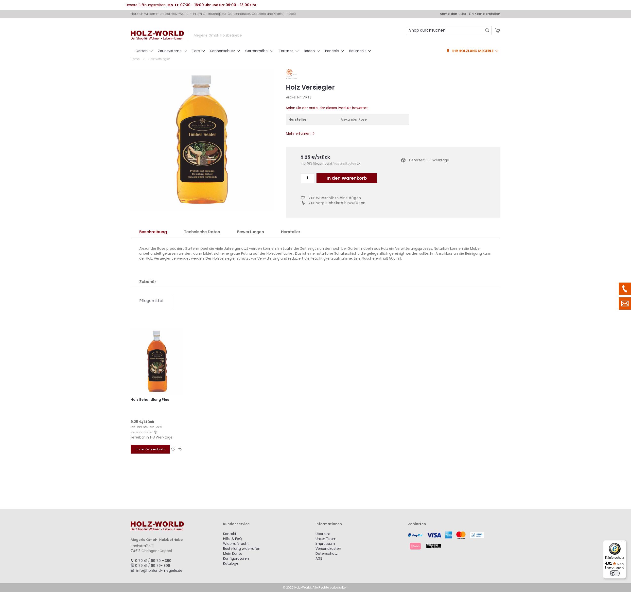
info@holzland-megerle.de (159, 570)
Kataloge (230, 563)
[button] (173, 449)
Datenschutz (327, 553)
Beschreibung (153, 232)
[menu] (315, 51)
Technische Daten (202, 232)
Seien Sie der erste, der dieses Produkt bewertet (327, 107)
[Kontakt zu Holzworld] (625, 303)
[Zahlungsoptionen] (454, 540)
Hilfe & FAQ (232, 538)
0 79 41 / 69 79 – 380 (153, 560)
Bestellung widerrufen (241, 548)
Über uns (323, 533)
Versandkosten (344, 163)
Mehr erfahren (298, 133)
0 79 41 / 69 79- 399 (152, 565)
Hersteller (290, 232)
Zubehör (147, 282)
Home (135, 59)
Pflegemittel (151, 301)
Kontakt (229, 533)
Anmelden (448, 14)
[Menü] (623, 543)
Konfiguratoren (236, 558)
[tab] (153, 232)
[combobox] (449, 30)
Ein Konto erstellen (484, 14)
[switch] (615, 573)
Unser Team (326, 538)
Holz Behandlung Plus (150, 399)
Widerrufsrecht (236, 543)
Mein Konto (232, 553)
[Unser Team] (625, 289)
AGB (319, 558)
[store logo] (157, 35)
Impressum (325, 543)
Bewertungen (250, 232)
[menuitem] (143, 51)
